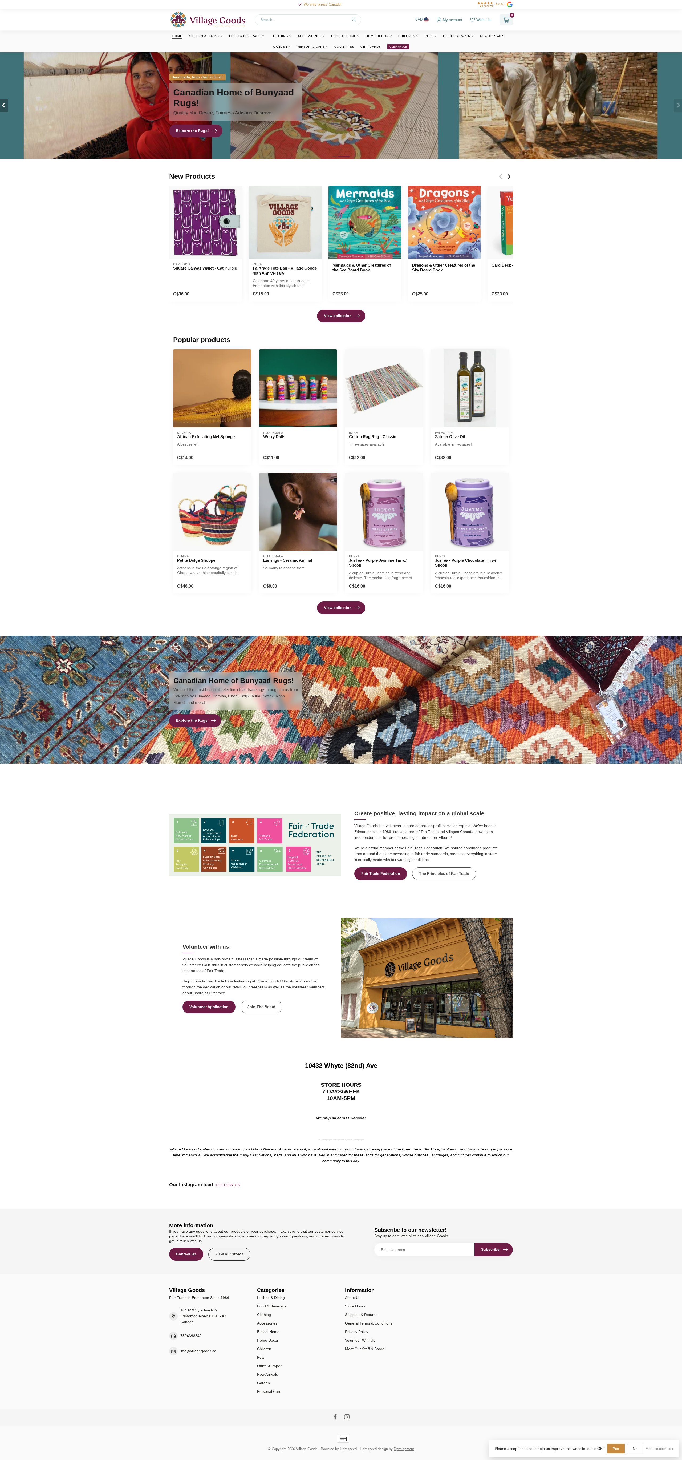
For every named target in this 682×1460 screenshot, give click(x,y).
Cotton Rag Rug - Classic (372, 436)
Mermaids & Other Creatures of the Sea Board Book (361, 267)
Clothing (279, 36)
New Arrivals (492, 36)
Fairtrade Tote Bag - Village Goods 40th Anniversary (285, 270)
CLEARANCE (398, 46)
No (635, 1448)
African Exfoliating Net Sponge (206, 436)
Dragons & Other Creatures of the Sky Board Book (443, 267)
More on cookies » (660, 1449)
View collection (338, 316)
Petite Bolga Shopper (197, 560)
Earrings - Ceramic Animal (287, 560)
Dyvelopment (404, 1449)
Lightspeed (348, 1449)
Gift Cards (370, 46)
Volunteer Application (209, 1007)
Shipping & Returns (361, 1315)
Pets (429, 36)
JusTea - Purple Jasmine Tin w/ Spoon (378, 562)
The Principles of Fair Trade (444, 873)
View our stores (229, 1254)
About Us (352, 1297)
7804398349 (191, 1336)
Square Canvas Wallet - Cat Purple (205, 268)
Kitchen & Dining (204, 36)
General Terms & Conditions (368, 1323)
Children (406, 36)
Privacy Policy (356, 1332)
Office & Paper (456, 36)
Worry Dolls (274, 436)
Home (177, 36)
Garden (280, 46)
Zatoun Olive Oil (450, 436)
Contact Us (186, 1254)
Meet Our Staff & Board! (365, 1349)
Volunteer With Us (360, 1340)
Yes (616, 1448)
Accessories (310, 36)
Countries (344, 46)
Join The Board (261, 1007)
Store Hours (355, 1306)
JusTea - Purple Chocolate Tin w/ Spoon (465, 562)
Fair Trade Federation (380, 873)
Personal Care (311, 46)
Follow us (229, 1185)
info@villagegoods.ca (198, 1351)
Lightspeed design (374, 1449)
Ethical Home (343, 36)
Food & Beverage (245, 36)
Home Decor (377, 36)
